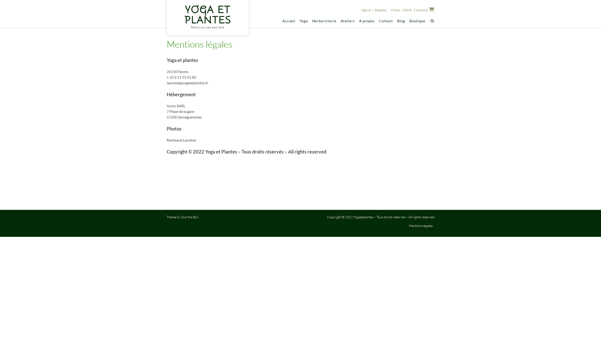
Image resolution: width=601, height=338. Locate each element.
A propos (367, 21)
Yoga (304, 21)
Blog (401, 21)
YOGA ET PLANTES (208, 14)
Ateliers (348, 21)
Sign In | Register (374, 10)
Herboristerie (324, 21)
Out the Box (189, 217)
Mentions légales (421, 226)
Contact (386, 21)
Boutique (417, 21)
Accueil (288, 21)
